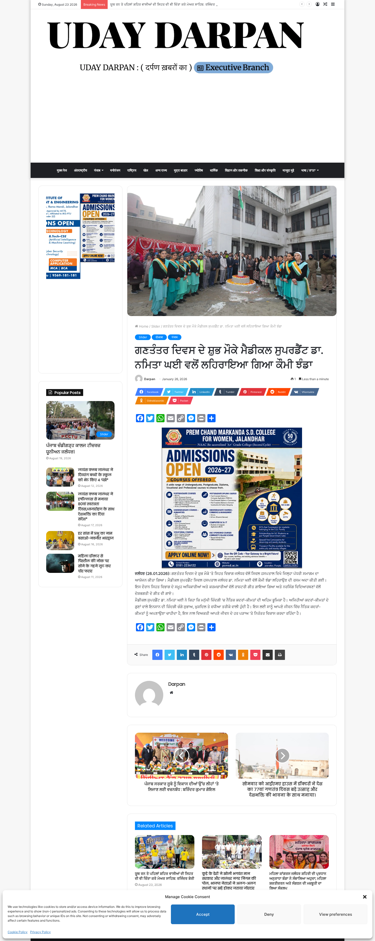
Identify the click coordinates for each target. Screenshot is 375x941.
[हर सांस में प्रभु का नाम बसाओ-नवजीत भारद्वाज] (60, 540)
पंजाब (97, 170)
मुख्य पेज (62, 170)
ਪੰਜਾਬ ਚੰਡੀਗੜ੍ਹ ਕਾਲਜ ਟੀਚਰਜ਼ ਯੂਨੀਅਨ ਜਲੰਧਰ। (73, 448)
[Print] (280, 655)
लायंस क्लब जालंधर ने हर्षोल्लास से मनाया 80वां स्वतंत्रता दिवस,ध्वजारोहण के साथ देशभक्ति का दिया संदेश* (96, 506)
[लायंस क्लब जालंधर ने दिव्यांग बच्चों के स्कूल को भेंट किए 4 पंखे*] (60, 477)
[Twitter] (170, 655)
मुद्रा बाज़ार (181, 170)
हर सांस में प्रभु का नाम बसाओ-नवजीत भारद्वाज (96, 536)
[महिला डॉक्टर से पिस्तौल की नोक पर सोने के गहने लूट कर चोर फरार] (60, 563)
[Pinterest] (206, 655)
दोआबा (159, 337)
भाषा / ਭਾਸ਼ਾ (308, 170)
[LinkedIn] (182, 655)
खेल (145, 170)
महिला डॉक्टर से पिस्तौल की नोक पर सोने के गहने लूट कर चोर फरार (94, 563)
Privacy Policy (40, 932)
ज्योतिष (199, 170)
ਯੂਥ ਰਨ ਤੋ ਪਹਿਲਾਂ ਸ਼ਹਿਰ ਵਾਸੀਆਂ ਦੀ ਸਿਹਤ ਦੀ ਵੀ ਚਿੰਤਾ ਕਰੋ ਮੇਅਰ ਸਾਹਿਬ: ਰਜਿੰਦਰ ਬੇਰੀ (165, 4)
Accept (203, 914)
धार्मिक (214, 170)
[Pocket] (255, 655)
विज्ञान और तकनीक (236, 170)
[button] (364, 896)
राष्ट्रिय (131, 170)
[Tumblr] (194, 655)
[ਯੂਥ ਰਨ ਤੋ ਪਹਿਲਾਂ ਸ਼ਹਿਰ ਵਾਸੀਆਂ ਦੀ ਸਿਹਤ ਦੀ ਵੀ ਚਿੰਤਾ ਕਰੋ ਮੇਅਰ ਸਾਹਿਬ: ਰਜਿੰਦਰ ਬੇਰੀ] (164, 852)
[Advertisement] (187, 124)
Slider (155, 326)
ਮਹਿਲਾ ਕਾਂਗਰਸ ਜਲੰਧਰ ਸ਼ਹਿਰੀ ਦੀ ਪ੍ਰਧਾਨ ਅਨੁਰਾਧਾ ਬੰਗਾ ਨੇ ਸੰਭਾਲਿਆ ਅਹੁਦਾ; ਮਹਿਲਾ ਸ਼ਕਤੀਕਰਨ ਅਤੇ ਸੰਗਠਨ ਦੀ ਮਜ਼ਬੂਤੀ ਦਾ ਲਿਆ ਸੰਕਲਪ (297, 881)
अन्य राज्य (161, 170)
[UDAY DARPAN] (187, 47)
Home (143, 326)
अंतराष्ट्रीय (80, 170)
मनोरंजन (115, 170)
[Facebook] (157, 655)
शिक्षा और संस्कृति (265, 170)
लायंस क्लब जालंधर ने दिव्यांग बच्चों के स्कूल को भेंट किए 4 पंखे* (95, 474)
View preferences (335, 914)
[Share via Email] (267, 655)
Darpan (149, 379)
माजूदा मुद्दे (288, 170)
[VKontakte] (231, 655)
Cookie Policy (18, 932)
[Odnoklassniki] (243, 655)
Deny (269, 914)
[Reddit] (219, 655)
